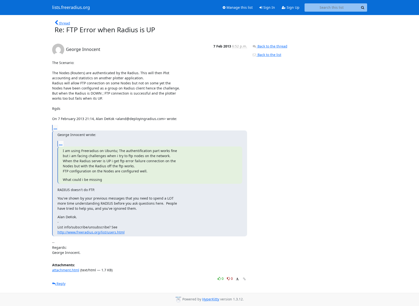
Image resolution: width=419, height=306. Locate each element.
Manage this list (239, 7)
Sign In (268, 7)
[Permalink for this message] (244, 279)
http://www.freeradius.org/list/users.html (91, 232)
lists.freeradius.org (71, 7)
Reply (60, 283)
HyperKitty (210, 299)
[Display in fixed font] (237, 279)
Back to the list (269, 54)
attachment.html (65, 270)
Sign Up (292, 7)
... (55, 127)
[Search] (362, 7)
